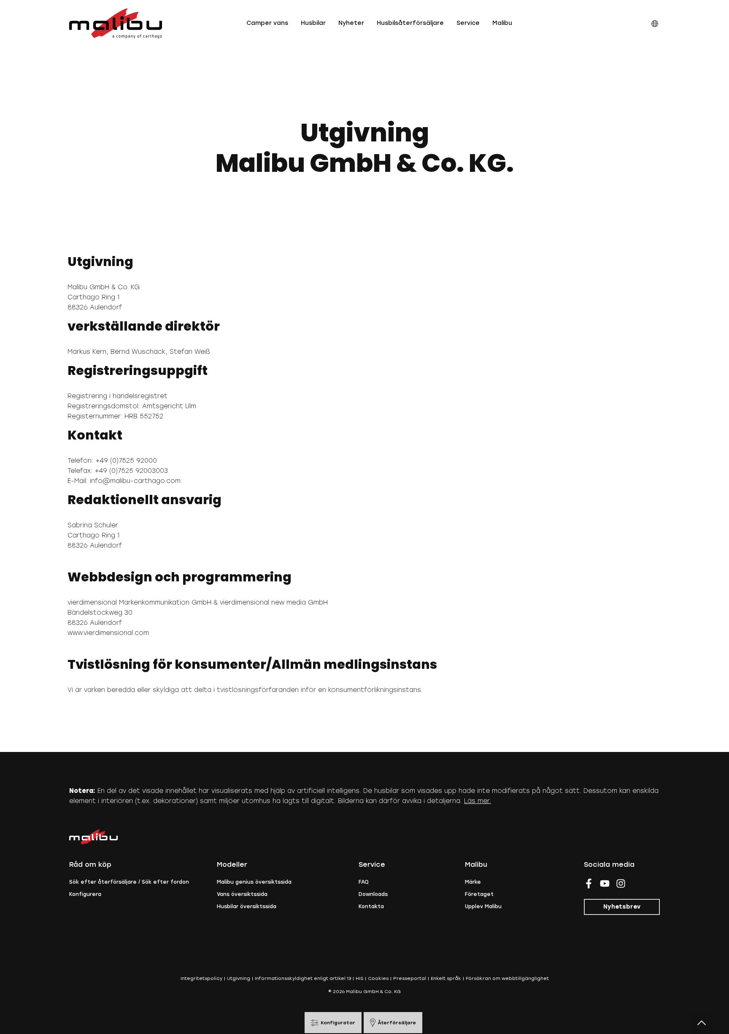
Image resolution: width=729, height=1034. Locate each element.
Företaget (479, 894)
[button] (267, 23)
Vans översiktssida (242, 894)
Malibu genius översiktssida (254, 882)
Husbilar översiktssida (246, 906)
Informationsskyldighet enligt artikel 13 (303, 978)
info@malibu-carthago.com (135, 481)
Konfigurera (85, 894)
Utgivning (238, 978)
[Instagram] (621, 883)
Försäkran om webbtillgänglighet (507, 978)
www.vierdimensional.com (108, 633)
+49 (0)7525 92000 (126, 460)
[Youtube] (605, 883)
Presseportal (409, 978)
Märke (473, 882)
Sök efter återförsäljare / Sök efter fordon (129, 882)
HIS (359, 978)
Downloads (373, 894)
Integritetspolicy (201, 978)
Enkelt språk (446, 978)
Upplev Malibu (483, 906)
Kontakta (371, 906)
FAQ (364, 882)
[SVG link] (115, 23)
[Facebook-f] (589, 883)
